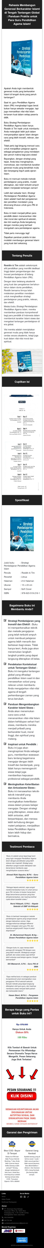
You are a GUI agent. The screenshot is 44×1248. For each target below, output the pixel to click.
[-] (21, 1196)
